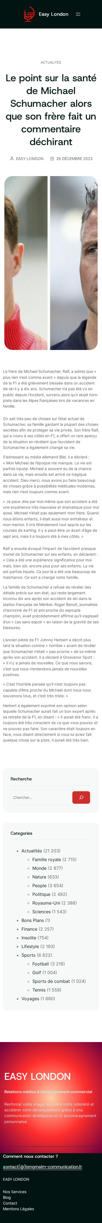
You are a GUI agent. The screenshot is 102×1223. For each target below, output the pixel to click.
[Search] (81, 797)
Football (40, 963)
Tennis (38, 990)
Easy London (53, 14)
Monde (39, 868)
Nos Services (14, 1191)
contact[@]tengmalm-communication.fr (42, 1166)
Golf (36, 972)
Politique (41, 894)
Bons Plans (32, 920)
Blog (7, 1197)
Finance (29, 929)
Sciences (41, 911)
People (39, 885)
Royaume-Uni (46, 903)
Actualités (51, 62)
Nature (39, 877)
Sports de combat (51, 981)
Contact (10, 1203)
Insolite (28, 937)
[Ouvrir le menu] (78, 14)
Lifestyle (30, 946)
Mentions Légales (18, 1208)
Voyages (30, 998)
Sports (28, 955)
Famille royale (46, 859)
